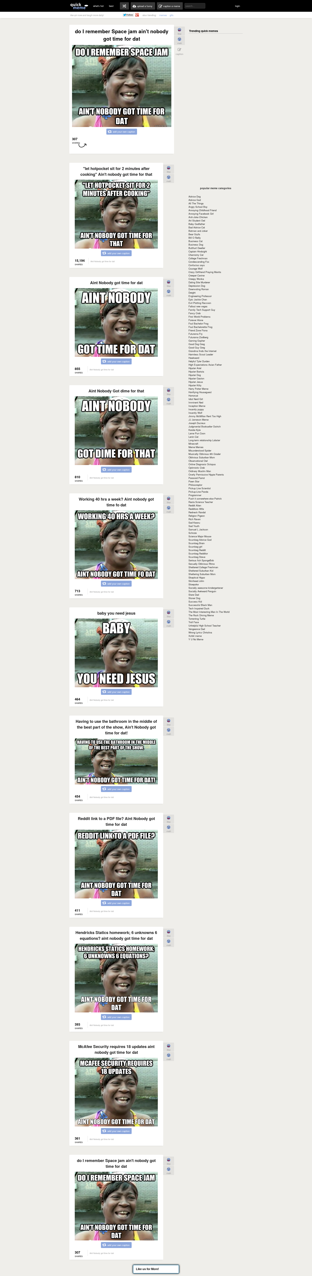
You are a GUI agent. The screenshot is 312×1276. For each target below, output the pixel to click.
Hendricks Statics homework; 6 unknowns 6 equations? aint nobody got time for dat (116, 935)
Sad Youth (193, 526)
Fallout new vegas (197, 306)
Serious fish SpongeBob (201, 560)
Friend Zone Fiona (197, 330)
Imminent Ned (195, 402)
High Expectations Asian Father (205, 364)
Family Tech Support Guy (201, 309)
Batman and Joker (198, 231)
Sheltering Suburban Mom (202, 574)
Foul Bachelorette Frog (200, 327)
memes (163, 15)
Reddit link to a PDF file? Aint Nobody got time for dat (116, 821)
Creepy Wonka (196, 279)
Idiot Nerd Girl (195, 399)
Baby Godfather (196, 224)
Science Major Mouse (199, 536)
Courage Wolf (195, 268)
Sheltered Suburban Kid (200, 570)
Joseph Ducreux (196, 423)
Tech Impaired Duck (198, 608)
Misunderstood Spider (199, 450)
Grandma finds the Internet (202, 351)
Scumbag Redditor (198, 553)
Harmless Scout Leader (200, 354)
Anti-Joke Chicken (198, 217)
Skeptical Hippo (196, 577)
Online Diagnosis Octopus (202, 464)
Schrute (192, 533)
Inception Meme (196, 406)
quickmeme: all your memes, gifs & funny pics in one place (79, 6)
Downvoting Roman (198, 289)
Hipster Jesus (195, 382)
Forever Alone (195, 320)
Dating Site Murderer (199, 282)
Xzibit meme (195, 636)
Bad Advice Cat (196, 227)
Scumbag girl (195, 546)
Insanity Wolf (195, 412)
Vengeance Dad (196, 629)
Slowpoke (193, 584)
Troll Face (193, 622)
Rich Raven (194, 519)
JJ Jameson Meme (198, 419)
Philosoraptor (195, 485)
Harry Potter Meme (198, 388)
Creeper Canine (196, 275)
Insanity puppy (196, 409)
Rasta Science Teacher (200, 502)
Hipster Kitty (195, 385)
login (237, 6)
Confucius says (196, 265)
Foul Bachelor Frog (198, 323)
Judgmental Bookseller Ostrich (204, 426)
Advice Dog (194, 196)
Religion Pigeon (196, 515)
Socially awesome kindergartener (205, 587)
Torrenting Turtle (196, 618)
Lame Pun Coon (196, 433)
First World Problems (199, 316)
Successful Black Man (200, 605)
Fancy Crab (194, 313)
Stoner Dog (194, 598)
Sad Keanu (194, 522)
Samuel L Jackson (198, 529)
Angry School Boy (197, 206)
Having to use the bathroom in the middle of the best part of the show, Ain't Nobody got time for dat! (116, 727)
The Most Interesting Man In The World (208, 612)
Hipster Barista (196, 371)
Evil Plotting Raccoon (199, 303)
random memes (124, 6)
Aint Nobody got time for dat (116, 282)
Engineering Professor (200, 296)
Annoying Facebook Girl (201, 213)
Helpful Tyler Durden (199, 361)
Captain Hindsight (197, 251)
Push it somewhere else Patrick (205, 498)
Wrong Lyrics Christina (200, 632)
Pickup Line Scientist (199, 488)
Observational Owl (198, 460)
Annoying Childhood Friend (202, 210)
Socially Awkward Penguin (202, 591)
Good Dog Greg (196, 344)
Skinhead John (196, 581)
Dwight (192, 292)
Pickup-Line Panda (198, 491)
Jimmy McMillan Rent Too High (204, 416)
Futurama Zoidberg (198, 337)
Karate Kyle (194, 430)
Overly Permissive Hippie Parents (206, 474)
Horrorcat (193, 395)
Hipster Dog (194, 375)
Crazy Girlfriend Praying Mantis (204, 272)
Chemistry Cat (195, 255)
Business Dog (195, 244)
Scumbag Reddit (197, 550)
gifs (172, 15)
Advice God (194, 200)
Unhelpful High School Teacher (204, 625)
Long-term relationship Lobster (204, 440)
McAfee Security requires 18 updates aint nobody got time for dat (116, 1049)
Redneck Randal (197, 512)
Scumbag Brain (196, 543)
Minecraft (193, 443)
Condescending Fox (198, 261)
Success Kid (195, 601)
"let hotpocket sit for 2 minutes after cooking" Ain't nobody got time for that (116, 171)
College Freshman (197, 258)
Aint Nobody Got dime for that (116, 391)
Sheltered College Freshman (203, 567)
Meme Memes (195, 447)
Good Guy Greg (196, 347)
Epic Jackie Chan (197, 299)
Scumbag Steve (196, 557)
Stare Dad (193, 594)
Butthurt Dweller (196, 248)
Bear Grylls (194, 234)
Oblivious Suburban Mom (201, 457)
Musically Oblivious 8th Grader (204, 454)
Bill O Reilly (194, 237)
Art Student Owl (196, 220)
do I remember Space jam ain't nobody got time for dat (116, 1163)
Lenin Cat (193, 436)
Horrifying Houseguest (200, 392)
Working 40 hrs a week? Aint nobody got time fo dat (116, 502)
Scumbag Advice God (199, 539)
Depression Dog (196, 285)
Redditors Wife (196, 509)
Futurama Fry (195, 333)
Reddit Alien (194, 505)
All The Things (196, 203)
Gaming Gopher (196, 340)
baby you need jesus (116, 613)
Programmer (194, 495)
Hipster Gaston (196, 378)
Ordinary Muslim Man (199, 471)
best (111, 6)
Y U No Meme (195, 639)
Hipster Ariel (194, 368)
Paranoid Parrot (196, 478)
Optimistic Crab (196, 467)
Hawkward (193, 358)
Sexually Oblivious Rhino (201, 563)
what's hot (98, 6)
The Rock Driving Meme (201, 615)
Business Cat (195, 241)
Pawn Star (193, 481)
